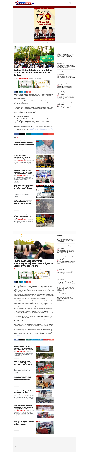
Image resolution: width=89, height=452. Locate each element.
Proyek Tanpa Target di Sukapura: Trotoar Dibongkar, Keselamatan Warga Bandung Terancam (23, 216)
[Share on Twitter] (17, 92)
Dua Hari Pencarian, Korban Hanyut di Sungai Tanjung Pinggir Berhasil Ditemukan (65, 103)
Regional (20, 234)
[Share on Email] (30, 92)
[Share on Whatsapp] (20, 92)
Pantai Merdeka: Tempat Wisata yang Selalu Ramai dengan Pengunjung (23, 392)
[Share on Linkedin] (25, 92)
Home (14, 44)
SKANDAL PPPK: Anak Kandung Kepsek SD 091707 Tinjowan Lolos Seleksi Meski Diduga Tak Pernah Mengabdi (23, 364)
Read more (16, 152)
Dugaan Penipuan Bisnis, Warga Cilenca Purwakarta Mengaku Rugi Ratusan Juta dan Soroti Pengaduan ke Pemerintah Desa (24, 143)
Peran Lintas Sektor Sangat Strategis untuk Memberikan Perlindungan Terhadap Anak (64, 87)
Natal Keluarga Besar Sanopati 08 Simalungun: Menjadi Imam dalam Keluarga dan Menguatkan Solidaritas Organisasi (23, 408)
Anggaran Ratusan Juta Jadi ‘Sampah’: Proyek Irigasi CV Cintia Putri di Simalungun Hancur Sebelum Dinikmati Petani (24, 349)
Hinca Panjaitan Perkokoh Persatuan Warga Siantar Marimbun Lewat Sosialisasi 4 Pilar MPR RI (24, 422)
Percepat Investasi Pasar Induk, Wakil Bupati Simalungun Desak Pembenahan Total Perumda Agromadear (22, 378)
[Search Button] (64, 3)
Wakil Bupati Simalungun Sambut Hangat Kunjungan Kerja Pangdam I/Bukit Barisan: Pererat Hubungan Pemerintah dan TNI (66, 97)
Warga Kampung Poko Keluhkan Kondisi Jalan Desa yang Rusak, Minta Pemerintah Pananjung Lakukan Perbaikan (23, 202)
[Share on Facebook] (15, 92)
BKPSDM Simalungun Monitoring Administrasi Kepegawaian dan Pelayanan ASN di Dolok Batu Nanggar (65, 107)
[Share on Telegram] (22, 92)
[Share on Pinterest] (27, 92)
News (17, 44)
